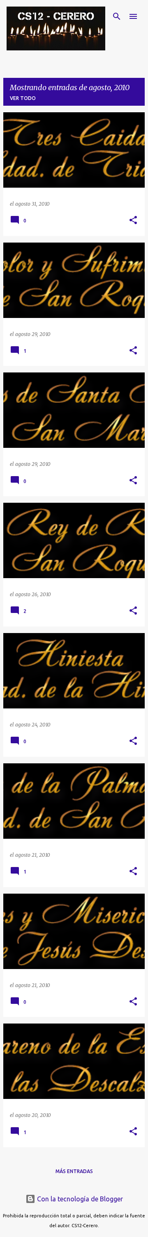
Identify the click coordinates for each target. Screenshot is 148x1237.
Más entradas (74, 1171)
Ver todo (23, 98)
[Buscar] (117, 16)
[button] (133, 220)
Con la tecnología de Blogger (79, 1199)
